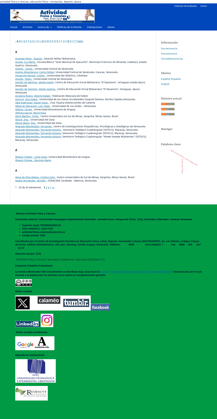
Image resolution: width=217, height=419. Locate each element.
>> (53, 187)
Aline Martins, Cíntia (27, 116)
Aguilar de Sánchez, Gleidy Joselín (34, 82)
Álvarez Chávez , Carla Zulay (31, 156)
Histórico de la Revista (185, 5)
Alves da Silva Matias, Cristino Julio (35, 177)
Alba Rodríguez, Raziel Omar (32, 102)
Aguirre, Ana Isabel (26, 99)
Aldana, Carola (24, 109)
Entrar (204, 5)
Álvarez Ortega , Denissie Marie (33, 160)
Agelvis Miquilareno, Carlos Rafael (34, 72)
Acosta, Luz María (25, 62)
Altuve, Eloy (22, 119)
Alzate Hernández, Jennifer (30, 180)
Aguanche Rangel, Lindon (30, 75)
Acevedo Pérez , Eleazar (29, 58)
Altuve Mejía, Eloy (25, 123)
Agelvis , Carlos (24, 68)
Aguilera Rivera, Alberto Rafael (33, 95)
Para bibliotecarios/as (172, 58)
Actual (13, 27)
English (165, 84)
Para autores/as (169, 53)
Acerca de (44, 27)
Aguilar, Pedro (23, 79)
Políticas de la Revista (69, 27)
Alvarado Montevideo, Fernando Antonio (38, 129)
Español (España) (171, 79)
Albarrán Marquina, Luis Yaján (33, 106)
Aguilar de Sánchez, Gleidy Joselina (35, 89)
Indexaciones (94, 27)
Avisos (111, 27)
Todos (79, 41)
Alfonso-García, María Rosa (30, 112)
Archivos (27, 27)
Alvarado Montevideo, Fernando (33, 126)
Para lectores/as (169, 48)
